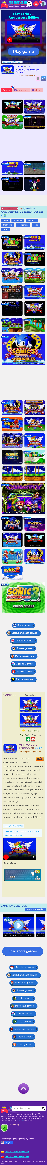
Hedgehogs (23, 225)
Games (6, 90)
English (9, 1143)
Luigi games (24, 1021)
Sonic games (24, 625)
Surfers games (24, 648)
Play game (23, 51)
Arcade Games (24, 671)
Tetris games (24, 1036)
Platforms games (24, 656)
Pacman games (24, 679)
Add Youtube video (35, 909)
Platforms (7, 225)
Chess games (24, 1044)
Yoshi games (24, 998)
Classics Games (24, 663)
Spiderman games (24, 1029)
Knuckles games (24, 640)
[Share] (43, 78)
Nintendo (32, 220)
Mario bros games (24, 967)
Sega (5, 220)
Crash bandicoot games (24, 633)
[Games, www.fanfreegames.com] (15, 4)
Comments (21, 90)
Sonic (5, 229)
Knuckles (18, 220)
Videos (37, 90)
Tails (36, 225)
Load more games (23, 951)
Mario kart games (24, 982)
